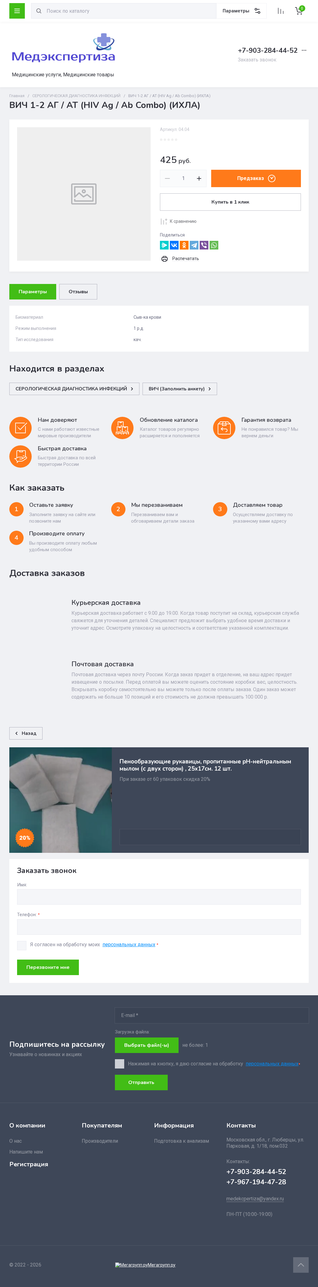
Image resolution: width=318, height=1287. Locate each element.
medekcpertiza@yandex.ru (255, 1199)
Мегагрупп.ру (161, 1264)
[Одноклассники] (184, 245)
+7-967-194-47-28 (256, 1182)
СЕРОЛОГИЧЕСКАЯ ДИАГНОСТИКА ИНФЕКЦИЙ (76, 95)
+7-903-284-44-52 (268, 50)
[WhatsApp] (214, 245)
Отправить (141, 1082)
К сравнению (183, 221)
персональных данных (128, 944)
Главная (17, 95)
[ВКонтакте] (174, 245)
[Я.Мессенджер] (164, 245)
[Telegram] (194, 245)
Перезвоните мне (48, 967)
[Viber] (204, 245)
